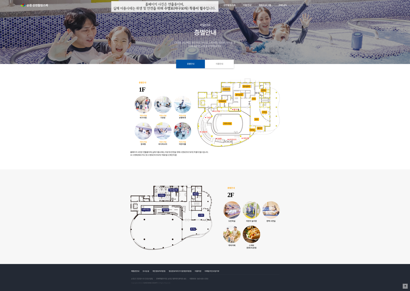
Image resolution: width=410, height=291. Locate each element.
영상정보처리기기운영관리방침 (180, 271)
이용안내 (219, 64)
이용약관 (198, 271)
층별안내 (190, 64)
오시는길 (146, 271)
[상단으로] (405, 286)
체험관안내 (135, 271)
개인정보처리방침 (158, 271)
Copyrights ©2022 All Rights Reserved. (151, 283)
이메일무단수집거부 (212, 271)
